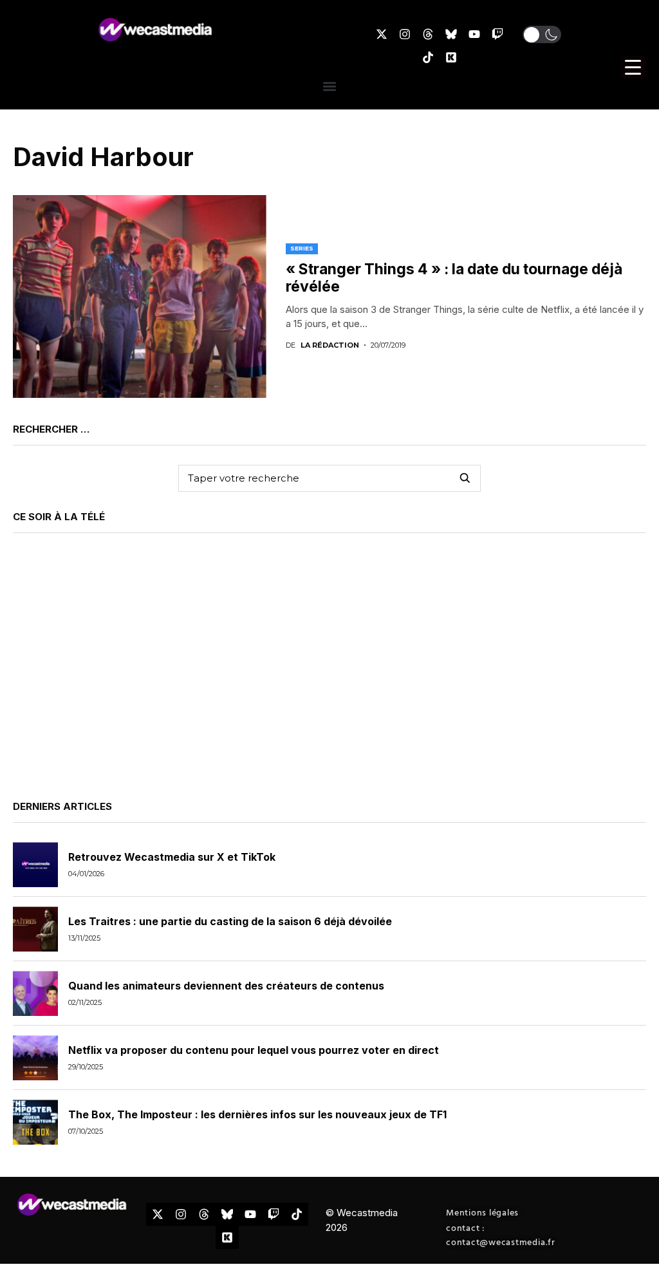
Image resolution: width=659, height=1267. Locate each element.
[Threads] (428, 34)
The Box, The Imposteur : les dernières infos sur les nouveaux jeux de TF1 (257, 1114)
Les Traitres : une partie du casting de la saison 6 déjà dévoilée (230, 921)
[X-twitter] (381, 34)
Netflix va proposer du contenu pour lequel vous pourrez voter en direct (253, 1050)
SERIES (301, 248)
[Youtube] (474, 34)
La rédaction (330, 345)
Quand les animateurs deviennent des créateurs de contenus (226, 985)
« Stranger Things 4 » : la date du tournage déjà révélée (454, 278)
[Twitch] (497, 34)
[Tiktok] (428, 57)
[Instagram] (404, 34)
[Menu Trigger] (633, 67)
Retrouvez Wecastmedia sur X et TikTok (171, 856)
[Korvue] (451, 57)
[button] (542, 34)
